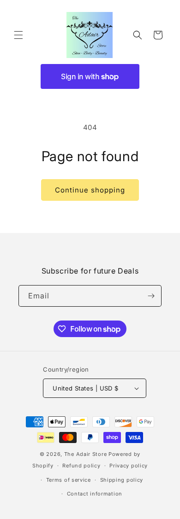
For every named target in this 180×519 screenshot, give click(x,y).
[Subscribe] (151, 296)
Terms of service (68, 480)
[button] (18, 35)
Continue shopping (90, 190)
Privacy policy (128, 465)
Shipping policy (122, 480)
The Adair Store (85, 454)
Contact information (94, 493)
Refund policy (81, 465)
